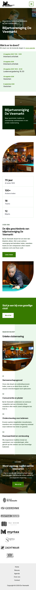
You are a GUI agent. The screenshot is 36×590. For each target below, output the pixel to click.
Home (17, 567)
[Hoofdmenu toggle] (31, 4)
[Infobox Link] (18, 117)
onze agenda (30, 48)
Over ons (17, 577)
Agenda (17, 573)
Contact (17, 580)
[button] (8, 315)
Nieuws (17, 570)
